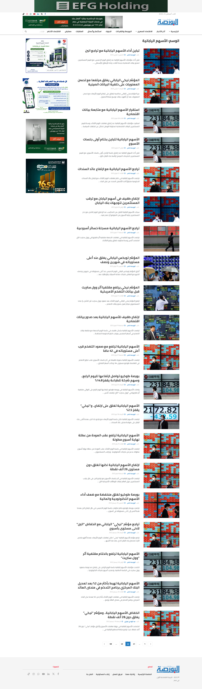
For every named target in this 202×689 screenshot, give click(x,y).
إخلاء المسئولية (103, 674)
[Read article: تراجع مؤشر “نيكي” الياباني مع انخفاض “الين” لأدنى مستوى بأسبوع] (161, 535)
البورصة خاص (131, 54)
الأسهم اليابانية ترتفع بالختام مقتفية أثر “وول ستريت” (111, 556)
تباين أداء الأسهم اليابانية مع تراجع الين (112, 50)
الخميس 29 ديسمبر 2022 (116, 503)
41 (134, 644)
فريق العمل (117, 674)
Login (51, 13)
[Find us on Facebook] (45, 14)
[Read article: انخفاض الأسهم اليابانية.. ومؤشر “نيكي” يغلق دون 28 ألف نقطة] (161, 623)
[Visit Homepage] (168, 22)
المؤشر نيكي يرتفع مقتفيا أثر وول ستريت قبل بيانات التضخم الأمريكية (110, 289)
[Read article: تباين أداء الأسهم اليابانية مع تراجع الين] (161, 61)
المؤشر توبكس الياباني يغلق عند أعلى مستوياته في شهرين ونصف (113, 260)
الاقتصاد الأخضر (54, 31)
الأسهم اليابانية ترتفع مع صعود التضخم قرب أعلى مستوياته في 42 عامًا (108, 349)
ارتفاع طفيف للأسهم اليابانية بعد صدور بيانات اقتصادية (108, 319)
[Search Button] (25, 31)
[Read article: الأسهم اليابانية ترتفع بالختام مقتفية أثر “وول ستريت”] (161, 564)
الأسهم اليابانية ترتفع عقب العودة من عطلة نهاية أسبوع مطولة (108, 437)
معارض (68, 31)
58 (111, 644)
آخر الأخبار (161, 31)
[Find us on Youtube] (34, 14)
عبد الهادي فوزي (129, 621)
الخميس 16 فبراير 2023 (117, 266)
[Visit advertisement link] (101, 6)
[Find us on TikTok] (23, 14)
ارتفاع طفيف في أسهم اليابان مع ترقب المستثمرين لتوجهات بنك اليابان (112, 201)
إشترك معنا (130, 674)
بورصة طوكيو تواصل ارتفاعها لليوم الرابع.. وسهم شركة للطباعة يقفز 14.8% (110, 378)
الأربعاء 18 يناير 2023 (117, 414)
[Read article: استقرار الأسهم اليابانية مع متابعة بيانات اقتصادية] (161, 120)
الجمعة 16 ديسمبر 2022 (113, 621)
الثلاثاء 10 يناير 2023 (118, 444)
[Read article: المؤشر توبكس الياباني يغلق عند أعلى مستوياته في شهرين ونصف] (161, 268)
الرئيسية (175, 31)
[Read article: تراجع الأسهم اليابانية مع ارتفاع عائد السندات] (161, 179)
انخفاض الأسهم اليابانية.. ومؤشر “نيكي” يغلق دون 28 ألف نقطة (111, 615)
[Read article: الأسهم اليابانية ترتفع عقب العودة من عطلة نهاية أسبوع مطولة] (161, 446)
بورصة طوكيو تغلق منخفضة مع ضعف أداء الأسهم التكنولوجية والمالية (109, 497)
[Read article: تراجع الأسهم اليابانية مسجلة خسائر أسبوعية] (161, 239)
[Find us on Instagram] (27, 14)
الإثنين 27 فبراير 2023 (117, 148)
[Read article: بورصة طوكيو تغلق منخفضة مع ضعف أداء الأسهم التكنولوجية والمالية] (161, 505)
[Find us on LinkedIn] (38, 14)
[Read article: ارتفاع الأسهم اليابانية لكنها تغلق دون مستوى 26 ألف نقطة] (161, 475)
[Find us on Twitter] (42, 14)
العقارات (79, 31)
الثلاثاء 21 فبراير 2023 (117, 173)
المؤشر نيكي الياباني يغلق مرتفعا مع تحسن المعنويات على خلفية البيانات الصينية (108, 82)
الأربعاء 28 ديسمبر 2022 (116, 532)
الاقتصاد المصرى (144, 31)
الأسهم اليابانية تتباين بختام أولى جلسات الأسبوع (111, 141)
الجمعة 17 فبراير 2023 (117, 232)
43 (122, 644)
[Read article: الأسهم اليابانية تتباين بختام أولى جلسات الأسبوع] (161, 150)
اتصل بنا (89, 674)
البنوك (108, 31)
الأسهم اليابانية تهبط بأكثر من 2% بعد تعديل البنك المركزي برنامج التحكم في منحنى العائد (108, 585)
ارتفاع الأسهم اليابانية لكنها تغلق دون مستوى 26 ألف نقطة (112, 467)
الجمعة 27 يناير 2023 (117, 355)
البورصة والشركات (124, 31)
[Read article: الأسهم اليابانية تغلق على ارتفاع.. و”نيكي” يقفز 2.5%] (161, 416)
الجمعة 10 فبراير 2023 (117, 325)
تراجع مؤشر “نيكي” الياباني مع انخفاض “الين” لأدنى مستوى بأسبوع (108, 526)
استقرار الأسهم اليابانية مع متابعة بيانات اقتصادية (110, 112)
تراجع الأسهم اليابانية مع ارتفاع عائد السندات (108, 169)
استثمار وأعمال (94, 31)
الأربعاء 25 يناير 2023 (117, 384)
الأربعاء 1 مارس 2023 (117, 88)
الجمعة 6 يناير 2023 (118, 473)
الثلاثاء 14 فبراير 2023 (117, 295)
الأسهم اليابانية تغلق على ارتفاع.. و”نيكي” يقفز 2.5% (109, 408)
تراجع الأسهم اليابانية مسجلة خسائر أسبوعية (108, 228)
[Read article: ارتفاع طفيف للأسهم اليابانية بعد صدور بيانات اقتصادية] (161, 327)
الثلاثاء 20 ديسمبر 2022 (117, 591)
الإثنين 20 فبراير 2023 (117, 207)
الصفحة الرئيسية (145, 674)
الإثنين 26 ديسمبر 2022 (117, 562)
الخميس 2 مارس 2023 (117, 54)
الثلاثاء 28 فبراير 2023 (117, 118)
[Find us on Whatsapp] (30, 14)
